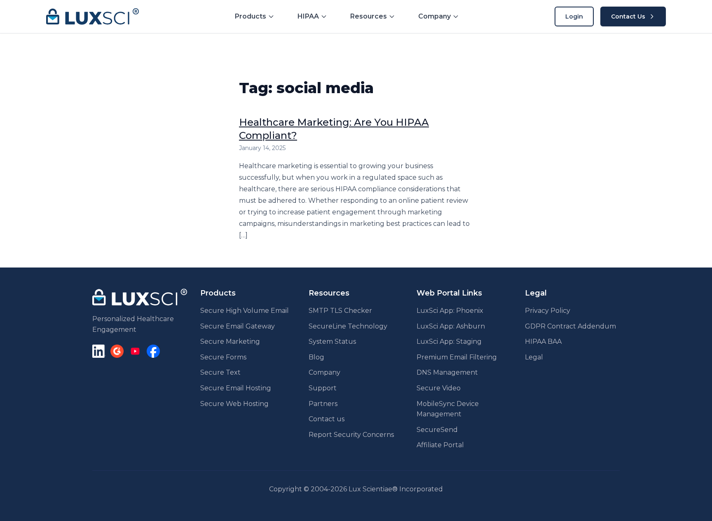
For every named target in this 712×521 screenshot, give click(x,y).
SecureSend (437, 430)
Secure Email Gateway (237, 326)
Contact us (326, 419)
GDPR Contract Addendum (570, 326)
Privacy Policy (547, 310)
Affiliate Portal (440, 445)
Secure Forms (223, 357)
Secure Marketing (230, 341)
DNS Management (447, 372)
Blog (316, 357)
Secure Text (220, 372)
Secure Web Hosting (234, 404)
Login (574, 16)
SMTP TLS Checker (340, 310)
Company (324, 372)
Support (323, 388)
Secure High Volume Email (244, 310)
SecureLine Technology (348, 326)
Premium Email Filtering (457, 357)
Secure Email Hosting (235, 388)
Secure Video (439, 388)
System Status (332, 341)
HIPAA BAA (543, 341)
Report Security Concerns (351, 435)
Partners (323, 404)
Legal (534, 357)
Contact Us (628, 16)
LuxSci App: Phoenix (450, 310)
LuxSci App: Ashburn (451, 326)
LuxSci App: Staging (449, 341)
